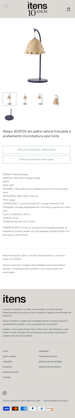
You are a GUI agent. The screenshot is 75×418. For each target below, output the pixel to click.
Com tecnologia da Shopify (56, 401)
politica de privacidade (50, 361)
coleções (7, 361)
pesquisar (44, 351)
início (5, 351)
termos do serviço (48, 356)
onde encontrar (10, 372)
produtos (7, 366)
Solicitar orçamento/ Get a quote (36, 159)
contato (7, 377)
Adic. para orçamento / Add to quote (36, 149)
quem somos (9, 356)
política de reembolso (50, 366)
